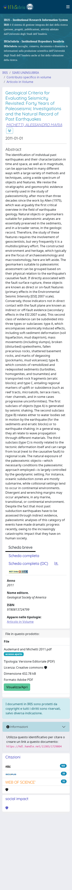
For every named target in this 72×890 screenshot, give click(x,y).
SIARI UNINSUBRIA (25, 73)
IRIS (5, 73)
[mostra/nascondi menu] (68, 7)
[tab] (56, 563)
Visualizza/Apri (17, 687)
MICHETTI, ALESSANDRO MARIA (34, 124)
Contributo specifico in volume (29, 77)
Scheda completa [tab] (24, 555)
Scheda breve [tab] (20, 547)
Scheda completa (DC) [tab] (28, 563)
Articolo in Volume (20, 82)
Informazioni (18, 727)
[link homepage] (19, 6)
